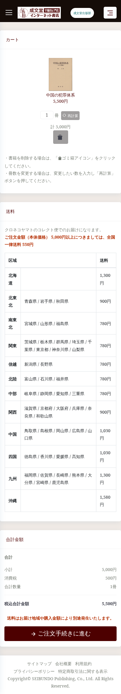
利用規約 (83, 663)
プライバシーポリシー (34, 671)
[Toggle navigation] (110, 13)
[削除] (60, 137)
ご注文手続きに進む (64, 633)
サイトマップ (39, 663)
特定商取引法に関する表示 (82, 671)
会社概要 (63, 663)
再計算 (73, 115)
